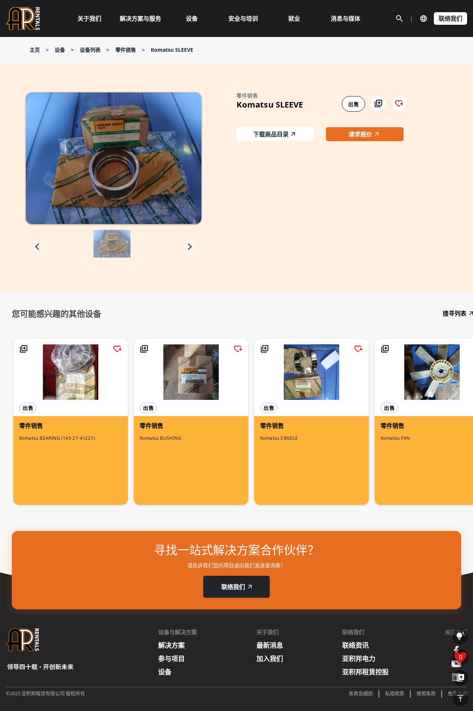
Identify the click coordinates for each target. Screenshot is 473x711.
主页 (35, 49)
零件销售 (125, 49)
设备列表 (90, 49)
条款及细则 (361, 693)
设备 (60, 49)
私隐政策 (394, 693)
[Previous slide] (38, 246)
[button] (378, 103)
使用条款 (426, 693)
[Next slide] (189, 246)
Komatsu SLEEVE (172, 49)
